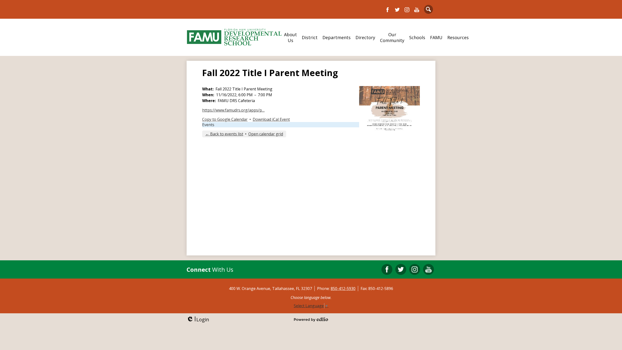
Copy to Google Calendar (225, 119)
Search (428, 9)
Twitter (397, 9)
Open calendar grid (265, 134)
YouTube (416, 9)
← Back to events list (224, 134)
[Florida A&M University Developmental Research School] (234, 37)
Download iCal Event (271, 119)
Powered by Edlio (311, 319)
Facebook (387, 9)
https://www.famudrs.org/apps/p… (233, 110)
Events (208, 124)
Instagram (407, 9)
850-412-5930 (343, 288)
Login (198, 319)
